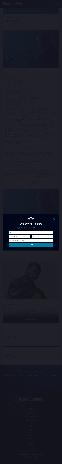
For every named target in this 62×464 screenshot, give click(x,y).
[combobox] (11, 240)
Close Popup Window (53, 218)
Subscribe (31, 245)
